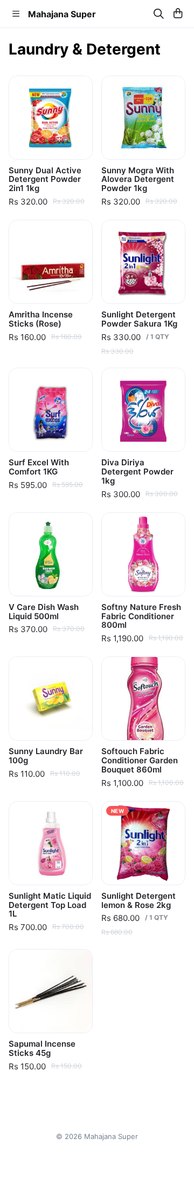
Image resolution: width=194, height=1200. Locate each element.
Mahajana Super (62, 14)
